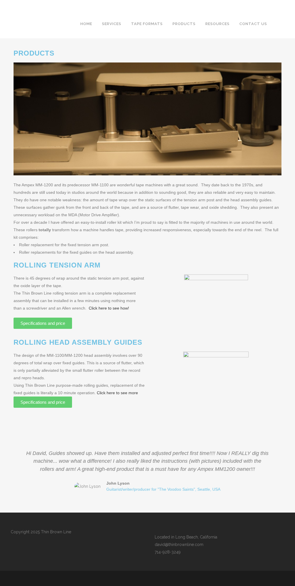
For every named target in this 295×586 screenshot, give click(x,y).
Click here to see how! (109, 308)
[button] (18, 471)
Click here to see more (117, 392)
